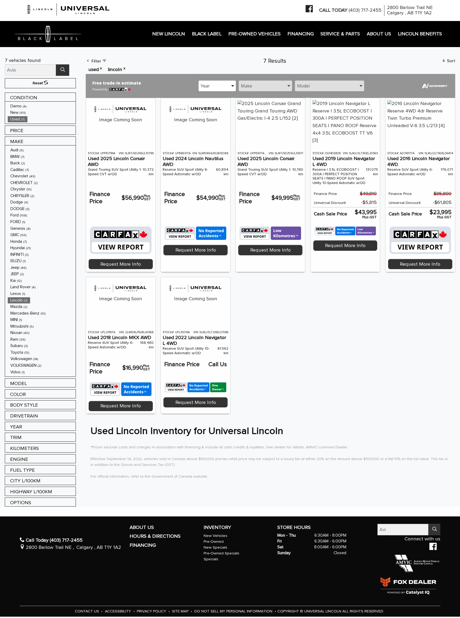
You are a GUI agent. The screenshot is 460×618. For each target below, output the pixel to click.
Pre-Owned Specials (221, 553)
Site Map (181, 611)
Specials (211, 559)
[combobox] (217, 85)
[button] (169, 34)
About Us (142, 527)
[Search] (62, 70)
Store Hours (294, 527)
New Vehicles (215, 536)
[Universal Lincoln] (68, 8)
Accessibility (118, 611)
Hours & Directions (155, 536)
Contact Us (87, 611)
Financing (143, 545)
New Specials (215, 547)
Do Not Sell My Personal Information (233, 611)
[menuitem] (42, 106)
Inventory (217, 527)
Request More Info (120, 264)
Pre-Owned (214, 542)
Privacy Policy (152, 611)
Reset (38, 83)
